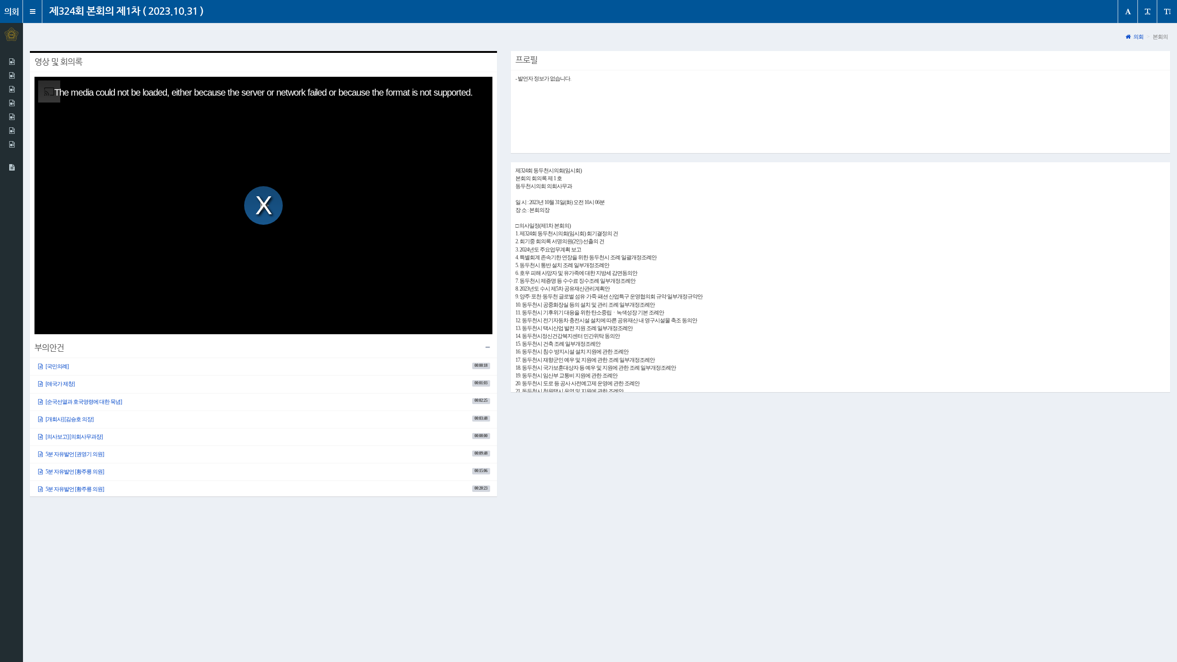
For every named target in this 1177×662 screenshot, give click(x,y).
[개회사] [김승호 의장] (266, 419)
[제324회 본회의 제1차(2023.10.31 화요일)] (11, 167)
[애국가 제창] (266, 384)
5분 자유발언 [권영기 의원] (266, 454)
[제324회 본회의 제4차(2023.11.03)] (11, 89)
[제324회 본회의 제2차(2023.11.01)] (11, 61)
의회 (1137, 37)
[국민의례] (266, 366)
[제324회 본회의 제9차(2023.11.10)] (11, 144)
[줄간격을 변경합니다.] (1167, 11)
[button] (32, 11)
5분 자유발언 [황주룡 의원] (266, 471)
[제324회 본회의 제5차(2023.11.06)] (11, 103)
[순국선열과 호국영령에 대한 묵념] (266, 401)
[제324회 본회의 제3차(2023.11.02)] (11, 75)
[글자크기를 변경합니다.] (1147, 11)
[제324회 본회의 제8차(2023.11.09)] (11, 130)
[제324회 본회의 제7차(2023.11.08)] (11, 117)
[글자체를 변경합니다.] (1127, 11)
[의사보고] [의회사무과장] (266, 437)
